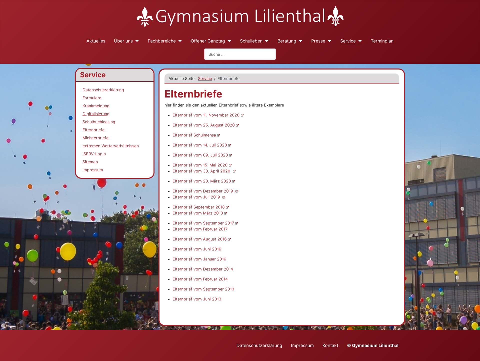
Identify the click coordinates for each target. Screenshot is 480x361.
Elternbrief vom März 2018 (197, 213)
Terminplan (382, 41)
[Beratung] (299, 41)
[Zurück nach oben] (471, 351)
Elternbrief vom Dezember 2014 (202, 269)
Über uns (123, 41)
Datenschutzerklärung (103, 89)
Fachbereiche (162, 41)
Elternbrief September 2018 (198, 207)
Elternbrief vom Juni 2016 (196, 249)
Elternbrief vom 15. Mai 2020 (200, 165)
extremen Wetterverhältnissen (110, 145)
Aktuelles (95, 41)
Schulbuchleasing (98, 121)
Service (348, 41)
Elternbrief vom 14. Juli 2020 (199, 145)
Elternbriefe (93, 129)
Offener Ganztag (208, 41)
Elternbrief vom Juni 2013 (196, 299)
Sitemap (90, 161)
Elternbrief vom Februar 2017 (200, 229)
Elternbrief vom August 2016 (199, 239)
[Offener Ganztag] (228, 41)
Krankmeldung (96, 105)
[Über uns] (136, 41)
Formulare (91, 97)
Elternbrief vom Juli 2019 (196, 197)
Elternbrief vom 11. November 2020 (206, 115)
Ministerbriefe (95, 137)
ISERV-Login (94, 153)
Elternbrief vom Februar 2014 (200, 279)
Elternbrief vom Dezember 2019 (203, 191)
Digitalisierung (96, 113)
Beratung (287, 41)
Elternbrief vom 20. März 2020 (201, 181)
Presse (318, 41)
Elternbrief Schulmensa (194, 135)
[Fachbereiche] (179, 41)
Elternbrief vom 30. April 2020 (202, 171)
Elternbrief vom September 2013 (203, 289)
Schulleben (251, 41)
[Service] (359, 41)
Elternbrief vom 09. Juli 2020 (200, 155)
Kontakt (330, 345)
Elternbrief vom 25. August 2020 (203, 125)
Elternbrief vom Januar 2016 (199, 259)
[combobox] (240, 54)
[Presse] (328, 41)
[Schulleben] (265, 41)
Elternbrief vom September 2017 (203, 223)
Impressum (92, 169)
